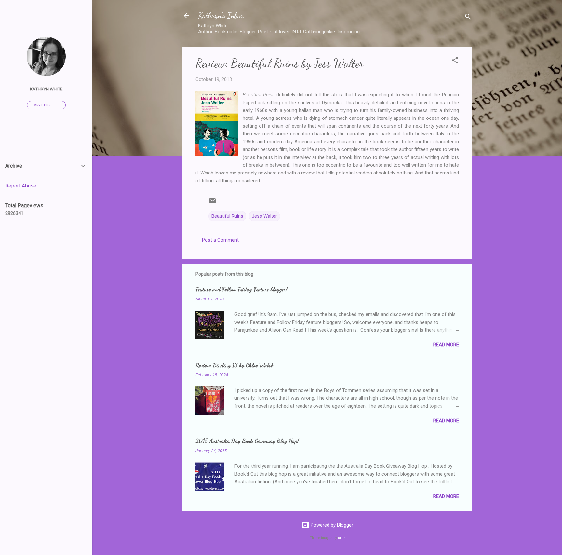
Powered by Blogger (331, 525)
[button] (455, 61)
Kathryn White (46, 88)
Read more (446, 345)
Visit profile (46, 105)
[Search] (468, 18)
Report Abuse (20, 186)
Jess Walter (264, 216)
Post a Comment (220, 240)
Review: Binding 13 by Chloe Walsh (234, 364)
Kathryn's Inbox (221, 15)
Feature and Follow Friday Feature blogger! (241, 289)
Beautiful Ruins (227, 216)
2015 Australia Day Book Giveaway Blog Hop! (247, 440)
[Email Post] (212, 203)
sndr (341, 538)
